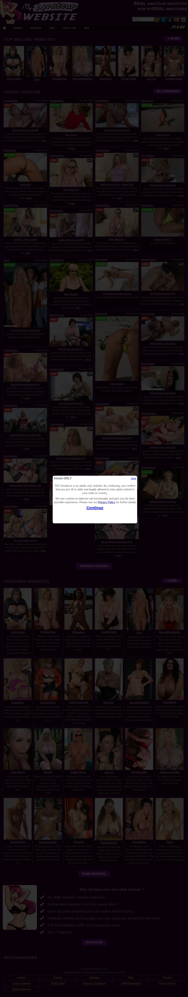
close (133, 478)
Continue (94, 508)
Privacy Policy (106, 502)
